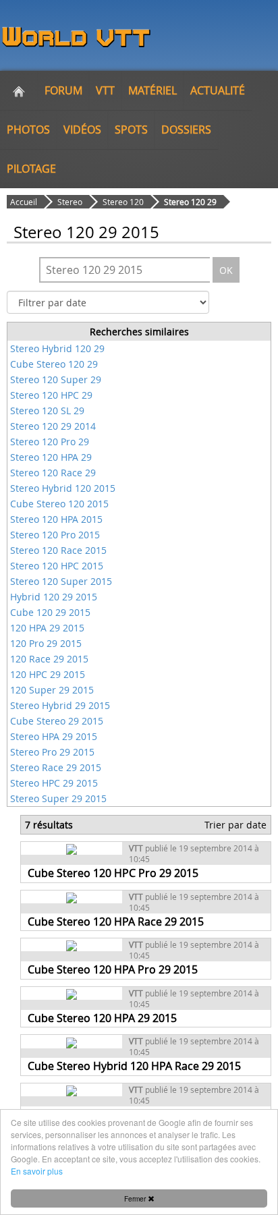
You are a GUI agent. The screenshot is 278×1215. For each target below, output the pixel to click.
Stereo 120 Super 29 (55, 379)
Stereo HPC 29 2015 (54, 782)
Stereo (69, 201)
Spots (131, 129)
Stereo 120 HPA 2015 (56, 519)
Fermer (136, 1198)
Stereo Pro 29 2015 (52, 751)
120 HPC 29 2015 (47, 674)
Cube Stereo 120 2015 (59, 503)
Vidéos (82, 129)
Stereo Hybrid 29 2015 (60, 705)
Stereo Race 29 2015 (55, 767)
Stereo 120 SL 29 (47, 410)
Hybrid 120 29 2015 (53, 596)
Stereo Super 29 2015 (58, 798)
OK (226, 270)
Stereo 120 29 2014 (53, 426)
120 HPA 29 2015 (47, 627)
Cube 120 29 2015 (50, 612)
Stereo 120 (123, 201)
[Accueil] (19, 90)
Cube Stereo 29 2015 (56, 720)
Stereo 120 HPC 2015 (56, 565)
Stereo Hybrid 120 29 (57, 348)
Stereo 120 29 (190, 201)
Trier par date (235, 824)
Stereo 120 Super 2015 (61, 581)
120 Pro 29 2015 (46, 643)
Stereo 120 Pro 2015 (55, 534)
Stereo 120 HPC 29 (51, 395)
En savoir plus (37, 1171)
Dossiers (186, 129)
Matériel (152, 90)
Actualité (217, 90)
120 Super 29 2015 (52, 689)
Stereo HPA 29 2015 (53, 736)
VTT (105, 90)
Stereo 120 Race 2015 (58, 550)
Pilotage (31, 168)
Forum (63, 90)
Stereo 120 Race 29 (53, 472)
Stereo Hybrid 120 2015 (62, 488)
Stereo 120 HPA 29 (51, 457)
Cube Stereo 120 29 (54, 364)
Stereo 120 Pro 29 (49, 441)
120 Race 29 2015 (49, 658)
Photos (28, 129)
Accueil (23, 201)
